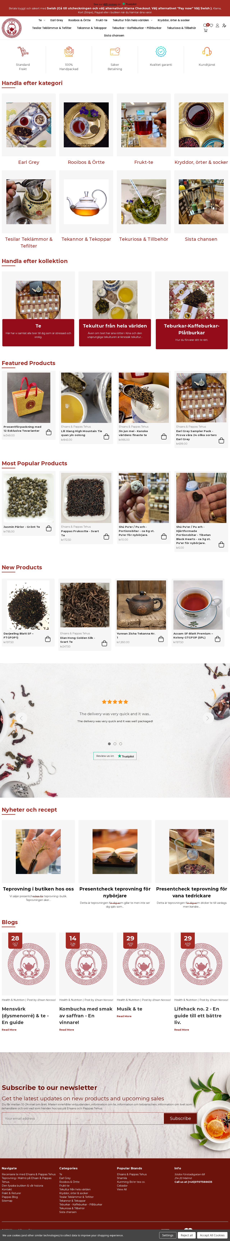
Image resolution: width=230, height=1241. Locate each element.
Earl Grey (56, 20)
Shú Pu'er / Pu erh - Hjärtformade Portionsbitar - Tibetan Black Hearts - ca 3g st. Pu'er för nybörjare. (193, 535)
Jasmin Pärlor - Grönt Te (22, 527)
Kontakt (7, 1189)
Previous (21, 718)
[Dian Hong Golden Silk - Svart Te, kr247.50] (84, 605)
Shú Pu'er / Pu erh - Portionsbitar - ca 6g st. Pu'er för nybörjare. (136, 531)
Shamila (122, 1178)
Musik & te (129, 1009)
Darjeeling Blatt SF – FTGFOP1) (18, 635)
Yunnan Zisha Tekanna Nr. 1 (136, 635)
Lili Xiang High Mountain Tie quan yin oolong (81, 433)
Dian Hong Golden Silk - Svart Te (77, 640)
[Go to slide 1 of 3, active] (109, 743)
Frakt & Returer (11, 1193)
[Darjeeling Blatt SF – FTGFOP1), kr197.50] (28, 605)
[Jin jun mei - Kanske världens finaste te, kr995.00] (144, 398)
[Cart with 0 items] (205, 30)
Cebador (122, 1185)
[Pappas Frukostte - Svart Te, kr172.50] (86, 498)
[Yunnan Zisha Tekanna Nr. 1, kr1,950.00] (141, 605)
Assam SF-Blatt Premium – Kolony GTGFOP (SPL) (193, 635)
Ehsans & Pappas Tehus (132, 1174)
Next (208, 718)
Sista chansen (114, 35)
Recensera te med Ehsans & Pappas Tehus (29, 1174)
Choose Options (106, 436)
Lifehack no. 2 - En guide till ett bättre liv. (198, 1015)
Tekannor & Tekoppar (92, 28)
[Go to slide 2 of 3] (115, 743)
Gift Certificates (211, 25)
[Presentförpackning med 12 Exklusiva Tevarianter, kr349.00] (29, 398)
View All (122, 1189)
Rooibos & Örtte (79, 20)
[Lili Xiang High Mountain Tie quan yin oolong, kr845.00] (86, 398)
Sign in (217, 25)
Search (205, 25)
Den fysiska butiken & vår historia (22, 1185)
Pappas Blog (10, 1197)
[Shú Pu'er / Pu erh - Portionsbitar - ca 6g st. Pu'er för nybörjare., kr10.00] (144, 498)
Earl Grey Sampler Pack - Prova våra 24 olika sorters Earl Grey (196, 435)
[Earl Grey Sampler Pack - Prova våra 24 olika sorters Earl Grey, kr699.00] (201, 398)
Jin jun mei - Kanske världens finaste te (133, 433)
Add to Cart (48, 432)
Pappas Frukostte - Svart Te (80, 533)
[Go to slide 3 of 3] (120, 743)
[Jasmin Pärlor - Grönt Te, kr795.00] (29, 498)
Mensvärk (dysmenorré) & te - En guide (25, 1015)
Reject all (187, 1235)
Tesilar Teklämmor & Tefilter (52, 28)
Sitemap (7, 1200)
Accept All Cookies (212, 1235)
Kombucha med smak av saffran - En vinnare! (85, 1015)
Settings (167, 1235)
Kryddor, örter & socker (174, 20)
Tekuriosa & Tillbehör (181, 28)
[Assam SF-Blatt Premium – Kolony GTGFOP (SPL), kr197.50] (198, 605)
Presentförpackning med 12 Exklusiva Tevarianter (23, 429)
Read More (9, 1029)
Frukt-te (101, 20)
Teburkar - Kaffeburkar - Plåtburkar (137, 28)
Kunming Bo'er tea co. (131, 1182)
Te (40, 20)
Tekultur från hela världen (131, 20)
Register (224, 25)
